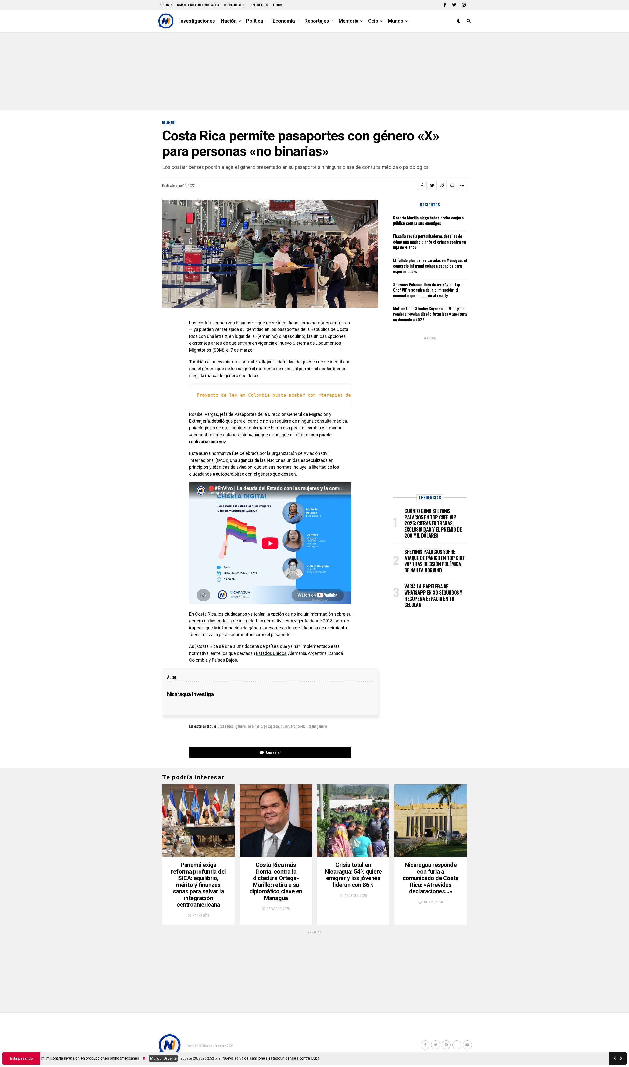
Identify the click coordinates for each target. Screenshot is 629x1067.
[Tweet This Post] (432, 185)
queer (285, 726)
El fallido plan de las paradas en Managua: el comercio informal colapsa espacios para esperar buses (430, 265)
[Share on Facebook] (422, 185)
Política (254, 21)
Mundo (395, 21)
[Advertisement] (314, 71)
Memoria (348, 21)
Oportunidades (234, 5)
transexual (299, 726)
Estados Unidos (271, 653)
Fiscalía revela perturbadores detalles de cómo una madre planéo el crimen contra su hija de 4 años (429, 241)
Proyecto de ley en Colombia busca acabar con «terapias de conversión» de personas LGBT (313, 394)
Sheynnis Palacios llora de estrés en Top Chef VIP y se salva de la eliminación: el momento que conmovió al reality (426, 290)
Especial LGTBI (258, 5)
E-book (277, 5)
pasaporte (271, 726)
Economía (284, 21)
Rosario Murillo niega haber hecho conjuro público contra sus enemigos (428, 220)
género (240, 726)
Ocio (373, 21)
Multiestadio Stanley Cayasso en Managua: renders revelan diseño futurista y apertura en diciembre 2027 (430, 314)
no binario (254, 726)
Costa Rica (225, 726)
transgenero (317, 726)
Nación (229, 21)
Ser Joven (166, 5)
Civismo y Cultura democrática (198, 5)
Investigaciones (197, 21)
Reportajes (316, 21)
